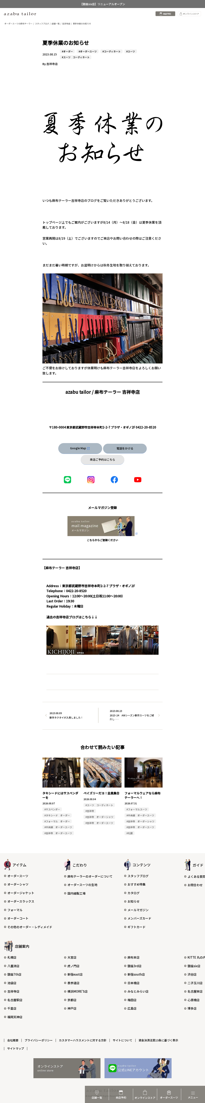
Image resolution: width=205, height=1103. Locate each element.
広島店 (132, 1008)
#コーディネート (111, 51)
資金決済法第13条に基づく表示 (158, 1040)
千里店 (11, 1008)
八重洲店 (13, 966)
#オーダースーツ (88, 51)
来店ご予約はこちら (102, 459)
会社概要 (12, 1040)
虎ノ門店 (73, 966)
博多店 (192, 1008)
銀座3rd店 (135, 966)
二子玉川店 (195, 983)
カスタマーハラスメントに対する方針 (83, 1040)
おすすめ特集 (137, 884)
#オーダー (67, 51)
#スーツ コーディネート (75, 57)
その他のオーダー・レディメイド (29, 927)
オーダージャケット (20, 893)
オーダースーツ (17, 876)
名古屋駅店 (14, 1000)
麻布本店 (134, 957)
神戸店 (71, 1008)
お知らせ (134, 901)
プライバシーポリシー (39, 1040)
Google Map (78, 448)
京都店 (71, 1000)
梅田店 (132, 1000)
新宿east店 (75, 974)
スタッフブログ (138, 876)
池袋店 (11, 983)
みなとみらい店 (138, 991)
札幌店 (11, 957)
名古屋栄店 (195, 991)
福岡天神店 (14, 1017)
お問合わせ (195, 885)
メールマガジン (138, 910)
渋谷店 (192, 974)
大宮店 (71, 957)
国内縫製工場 (76, 893)
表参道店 (73, 983)
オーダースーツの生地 (82, 885)
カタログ (134, 893)
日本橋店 (134, 983)
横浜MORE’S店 (77, 991)
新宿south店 (136, 974)
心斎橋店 (194, 1000)
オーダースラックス (20, 901)
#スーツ (130, 51)
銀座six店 (194, 966)
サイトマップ (15, 1048)
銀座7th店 (14, 974)
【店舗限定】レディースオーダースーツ (103, 4)
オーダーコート (17, 918)
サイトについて (122, 1040)
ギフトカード (137, 927)
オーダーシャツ (17, 884)
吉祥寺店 (13, 991)
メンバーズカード (139, 918)
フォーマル (14, 910)
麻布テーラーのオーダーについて (90, 876)
